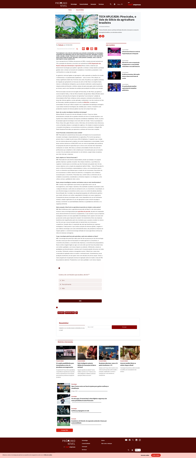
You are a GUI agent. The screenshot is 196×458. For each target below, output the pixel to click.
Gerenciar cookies (145, 455)
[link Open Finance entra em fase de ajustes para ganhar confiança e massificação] (63, 387)
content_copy (77, 49)
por (129, 2)
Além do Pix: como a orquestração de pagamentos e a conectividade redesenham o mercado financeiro (131, 64)
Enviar (124, 327)
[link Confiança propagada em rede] (63, 410)
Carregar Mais (64, 430)
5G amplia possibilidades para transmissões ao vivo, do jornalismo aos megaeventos (65, 365)
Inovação (93, 4)
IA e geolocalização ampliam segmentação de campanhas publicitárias (129, 88)
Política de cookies (48, 455)
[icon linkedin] (91, 48)
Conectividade (84, 4)
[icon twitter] (87, 48)
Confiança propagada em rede (80, 411)
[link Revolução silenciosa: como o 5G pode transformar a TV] (108, 352)
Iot (76, 312)
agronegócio (61, 312)
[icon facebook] (83, 48)
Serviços (101, 4)
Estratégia (74, 4)
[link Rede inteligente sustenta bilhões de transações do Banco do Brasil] (87, 352)
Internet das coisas (70, 312)
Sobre (103, 440)
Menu (119, 4)
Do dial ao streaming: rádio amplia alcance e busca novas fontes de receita (131, 76)
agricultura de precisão (84, 211)
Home (70, 10)
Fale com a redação (106, 443)
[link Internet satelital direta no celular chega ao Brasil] (130, 352)
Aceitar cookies (155, 455)
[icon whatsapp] (95, 48)
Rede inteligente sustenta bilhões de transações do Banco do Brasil (87, 365)
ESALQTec (86, 102)
